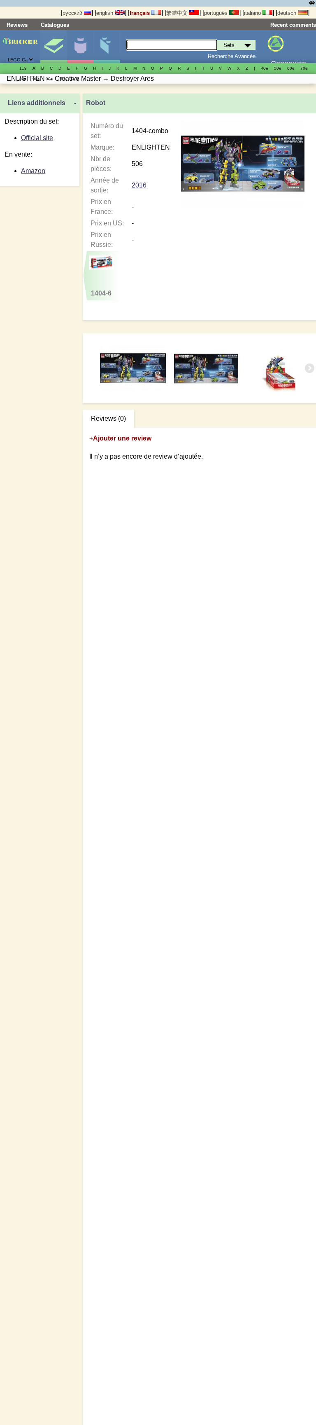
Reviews (17, 25)
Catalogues (55, 25)
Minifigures (80, 46)
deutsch (287, 13)
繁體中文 (177, 13)
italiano (253, 13)
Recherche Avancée (232, 56)
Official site (37, 137)
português (216, 13)
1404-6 (101, 293)
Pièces (107, 46)
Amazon (33, 170)
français (140, 13)
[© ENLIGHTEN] (207, 368)
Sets (53, 46)
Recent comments (293, 25)
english (105, 13)
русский (73, 13)
